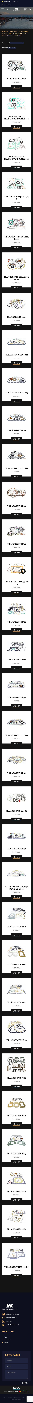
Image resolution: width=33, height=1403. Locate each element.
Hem (5, 1337)
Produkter (5, 31)
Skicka (25, 1383)
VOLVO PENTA (13, 31)
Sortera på (6, 43)
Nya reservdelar (23, 31)
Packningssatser (7, 35)
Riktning (5, 48)
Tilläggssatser (18, 35)
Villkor (6, 1342)
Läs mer (16, 87)
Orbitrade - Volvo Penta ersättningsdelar (14, 33)
